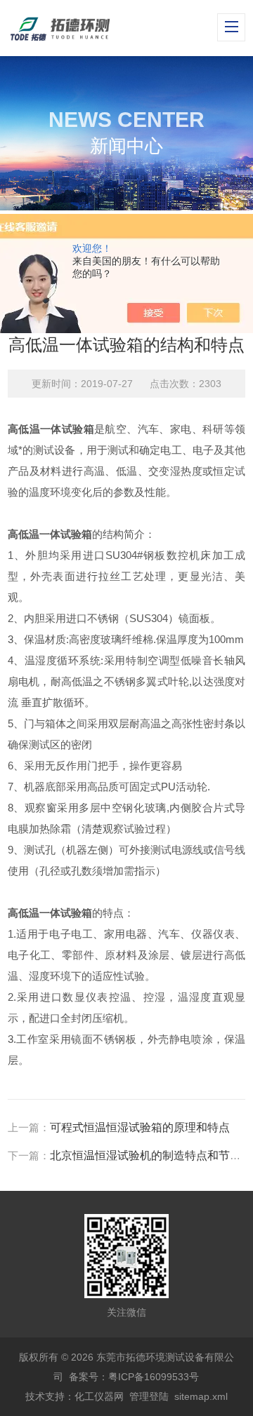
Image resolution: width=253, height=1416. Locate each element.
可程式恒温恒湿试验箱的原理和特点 (140, 1127)
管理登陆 (149, 1396)
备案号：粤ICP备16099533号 (134, 1376)
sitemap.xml (201, 1396)
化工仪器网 (99, 1396)
